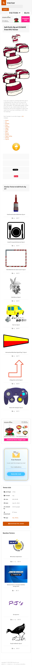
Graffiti (7, 130)
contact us (9, 664)
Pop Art (7, 139)
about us (3, 664)
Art (23, 116)
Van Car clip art (16, 324)
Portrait (7, 137)
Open (6, 131)
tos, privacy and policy (19, 664)
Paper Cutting (8, 136)
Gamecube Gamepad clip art (16, 407)
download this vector (17, 523)
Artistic (7, 120)
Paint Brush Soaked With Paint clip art (16, 214)
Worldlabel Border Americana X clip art (16, 269)
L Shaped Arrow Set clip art (16, 380)
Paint (6, 125)
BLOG (27, 13)
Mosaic (7, 133)
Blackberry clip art (16, 297)
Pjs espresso (16, 614)
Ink (6, 122)
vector (11, 2)
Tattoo (6, 128)
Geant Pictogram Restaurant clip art (16, 242)
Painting (7, 126)
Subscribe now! (16, 474)
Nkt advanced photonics (16, 556)
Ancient (7, 134)
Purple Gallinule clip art (16, 643)
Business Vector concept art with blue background (16, 585)
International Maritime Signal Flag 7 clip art (16, 352)
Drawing (7, 123)
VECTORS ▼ (15, 13)
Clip (13, 517)
